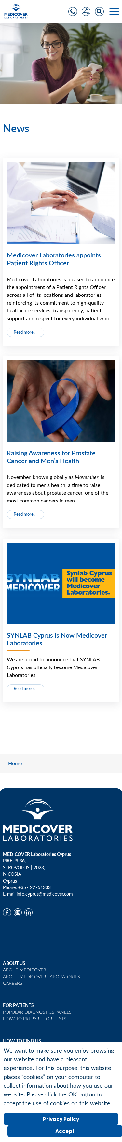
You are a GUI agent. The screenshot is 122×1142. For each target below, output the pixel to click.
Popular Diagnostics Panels (37, 1012)
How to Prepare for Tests (34, 1019)
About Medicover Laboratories (41, 977)
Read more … (26, 332)
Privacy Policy (61, 1119)
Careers (12, 983)
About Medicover (24, 970)
